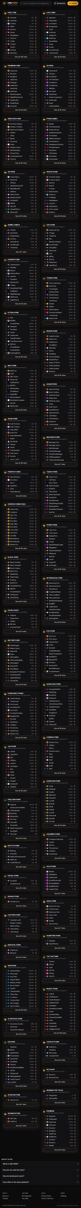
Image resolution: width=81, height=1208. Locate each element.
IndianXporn (53, 342)
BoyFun (51, 259)
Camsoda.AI (53, 71)
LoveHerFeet (14, 323)
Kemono (52, 183)
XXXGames (53, 153)
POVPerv (52, 662)
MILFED (12, 385)
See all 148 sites (21, 57)
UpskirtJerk (14, 335)
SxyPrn (12, 47)
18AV (50, 769)
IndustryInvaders (55, 609)
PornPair (13, 719)
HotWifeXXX (14, 382)
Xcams (51, 47)
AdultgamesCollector (56, 144)
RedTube (13, 53)
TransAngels (53, 289)
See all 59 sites (60, 269)
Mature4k (52, 795)
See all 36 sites (60, 728)
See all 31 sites (59, 516)
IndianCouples (54, 368)
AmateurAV (14, 784)
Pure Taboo (53, 483)
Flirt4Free (52, 38)
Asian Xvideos (54, 392)
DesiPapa (52, 348)
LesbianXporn (15, 264)
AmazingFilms (53, 618)
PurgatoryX (53, 713)
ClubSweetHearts (55, 550)
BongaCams (53, 26)
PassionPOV (53, 665)
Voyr (50, 253)
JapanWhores (54, 410)
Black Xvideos (15, 568)
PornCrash (14, 710)
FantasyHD (53, 724)
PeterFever (53, 262)
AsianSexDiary (54, 413)
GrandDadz (14, 681)
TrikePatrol (53, 416)
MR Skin (13, 624)
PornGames (53, 135)
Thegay (52, 233)
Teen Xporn (53, 533)
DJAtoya (13, 580)
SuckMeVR (14, 200)
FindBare (13, 725)
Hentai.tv (52, 212)
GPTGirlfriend (53, 79)
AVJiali (51, 763)
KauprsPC (52, 562)
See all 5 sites (21, 631)
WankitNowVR (15, 189)
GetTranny (52, 286)
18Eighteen (53, 548)
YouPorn (13, 38)
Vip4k (51, 786)
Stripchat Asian (54, 395)
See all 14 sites (21, 216)
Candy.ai (52, 74)
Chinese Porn (53, 742)
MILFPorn (13, 371)
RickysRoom (53, 589)
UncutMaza (53, 345)
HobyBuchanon (54, 707)
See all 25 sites (60, 322)
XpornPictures (15, 477)
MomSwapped (15, 397)
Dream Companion (55, 97)
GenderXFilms (54, 292)
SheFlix (51, 306)
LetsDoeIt (13, 91)
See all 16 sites (60, 428)
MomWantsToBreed (56, 509)
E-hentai (52, 189)
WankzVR (13, 180)
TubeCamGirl (53, 53)
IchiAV (12, 775)
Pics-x (12, 483)
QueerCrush (53, 318)
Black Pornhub (15, 562)
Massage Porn (54, 442)
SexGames (53, 156)
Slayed (12, 270)
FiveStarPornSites (16, 713)
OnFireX (13, 159)
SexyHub (13, 106)
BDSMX (13, 321)
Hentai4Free (14, 242)
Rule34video (53, 191)
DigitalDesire (14, 300)
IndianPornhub (54, 336)
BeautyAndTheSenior (17, 672)
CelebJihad (14, 618)
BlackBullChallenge (55, 601)
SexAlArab (14, 441)
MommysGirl (14, 282)
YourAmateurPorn (16, 156)
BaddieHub (14, 574)
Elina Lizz (13, 518)
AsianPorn (52, 421)
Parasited (13, 279)
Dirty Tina (13, 515)
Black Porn (14, 571)
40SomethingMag (16, 660)
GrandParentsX (15, 675)
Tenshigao (14, 766)
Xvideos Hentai (54, 180)
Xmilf (12, 374)
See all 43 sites (21, 163)
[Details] (35, 17)
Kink (11, 318)
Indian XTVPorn (54, 362)
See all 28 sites (21, 410)
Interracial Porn (54, 583)
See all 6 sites (21, 496)
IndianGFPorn (53, 360)
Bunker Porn (14, 734)
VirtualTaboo (14, 177)
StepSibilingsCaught (56, 503)
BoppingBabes (15, 353)
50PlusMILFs (14, 663)
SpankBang (14, 35)
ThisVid (12, 44)
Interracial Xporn (55, 586)
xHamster (13, 21)
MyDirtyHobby (15, 150)
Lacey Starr (14, 530)
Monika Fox (14, 544)
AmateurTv (52, 35)
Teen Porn (52, 530)
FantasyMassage (55, 451)
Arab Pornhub (15, 424)
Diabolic (52, 721)
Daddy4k (52, 789)
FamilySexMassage (55, 454)
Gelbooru (52, 194)
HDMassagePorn (55, 457)
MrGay (51, 256)
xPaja (12, 135)
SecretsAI (52, 91)
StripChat (52, 18)
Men (50, 239)
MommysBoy (14, 388)
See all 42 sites (60, 110)
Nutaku (51, 124)
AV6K (51, 766)
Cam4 (51, 29)
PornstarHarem (54, 147)
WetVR (12, 203)
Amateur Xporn (15, 147)
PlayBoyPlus (14, 100)
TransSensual (53, 298)
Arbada (12, 444)
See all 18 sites (60, 675)
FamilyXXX (53, 497)
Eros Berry (14, 480)
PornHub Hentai (54, 177)
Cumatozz (13, 512)
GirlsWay (13, 267)
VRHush (13, 183)
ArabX (12, 438)
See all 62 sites (60, 569)
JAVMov (13, 760)
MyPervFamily (54, 486)
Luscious (52, 203)
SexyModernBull (55, 615)
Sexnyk (13, 456)
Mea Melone (14, 538)
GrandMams (14, 669)
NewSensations (15, 94)
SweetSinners (54, 500)
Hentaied (13, 326)
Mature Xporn (15, 648)
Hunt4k (51, 792)
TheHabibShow (15, 586)
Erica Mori (13, 521)
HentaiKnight (14, 245)
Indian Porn (53, 339)
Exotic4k (52, 648)
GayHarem (52, 150)
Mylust (12, 138)
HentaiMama (53, 200)
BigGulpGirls (53, 660)
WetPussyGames (55, 138)
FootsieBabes (15, 347)
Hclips (12, 144)
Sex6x (12, 447)
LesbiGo (13, 276)
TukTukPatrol (53, 418)
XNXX (12, 26)
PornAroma (14, 728)
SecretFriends (54, 50)
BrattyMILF (13, 394)
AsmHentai (14, 233)
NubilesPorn (53, 536)
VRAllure (13, 191)
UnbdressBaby (54, 106)
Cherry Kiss (14, 509)
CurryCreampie (54, 357)
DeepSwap (53, 94)
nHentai (13, 230)
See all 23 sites (60, 57)
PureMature (14, 391)
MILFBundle (14, 406)
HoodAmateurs (15, 592)
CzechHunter (53, 245)
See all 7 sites (21, 252)
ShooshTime (14, 153)
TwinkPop (52, 236)
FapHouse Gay (54, 230)
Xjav (11, 757)
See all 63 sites (21, 548)
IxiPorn (51, 351)
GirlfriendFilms (15, 273)
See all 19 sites (60, 622)
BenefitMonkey (54, 668)
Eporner (13, 29)
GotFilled (52, 716)
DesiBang (52, 354)
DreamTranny (53, 295)
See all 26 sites (21, 463)
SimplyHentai (14, 236)
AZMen (12, 621)
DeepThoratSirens (55, 654)
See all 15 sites (59, 375)
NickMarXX (53, 657)
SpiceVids (13, 88)
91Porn (51, 748)
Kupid (51, 103)
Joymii (51, 559)
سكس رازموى (14, 459)
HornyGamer (53, 159)
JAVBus (51, 745)
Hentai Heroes (54, 130)
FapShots (13, 486)
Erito (11, 769)
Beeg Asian (53, 398)
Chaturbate (53, 21)
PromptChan (53, 85)
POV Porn (52, 636)
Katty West (14, 524)
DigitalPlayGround (16, 97)
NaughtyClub (14, 716)
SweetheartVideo (16, 288)
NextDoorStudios (55, 242)
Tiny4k (51, 542)
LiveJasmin (53, 23)
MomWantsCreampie (17, 400)
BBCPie (12, 589)
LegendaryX (53, 606)
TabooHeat (53, 491)
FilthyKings (52, 692)
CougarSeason (54, 671)
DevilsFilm (52, 695)
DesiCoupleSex (54, 365)
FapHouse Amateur (17, 130)
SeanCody (52, 250)
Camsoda (52, 32)
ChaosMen (53, 248)
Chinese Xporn (54, 751)
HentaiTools (14, 731)
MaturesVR (14, 212)
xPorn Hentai (53, 209)
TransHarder (53, 315)
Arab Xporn (14, 453)
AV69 (12, 772)
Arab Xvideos (15, 427)
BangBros (13, 77)
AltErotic (13, 344)
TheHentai (14, 248)
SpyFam (52, 512)
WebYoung (14, 297)
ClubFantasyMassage (56, 460)
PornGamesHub (54, 127)
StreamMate (53, 41)
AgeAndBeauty (15, 678)
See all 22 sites (60, 163)
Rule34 (51, 186)
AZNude (13, 615)
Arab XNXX (14, 430)
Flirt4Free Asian (54, 401)
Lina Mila (13, 536)
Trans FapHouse (55, 283)
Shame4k (52, 798)
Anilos (12, 654)
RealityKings (14, 103)
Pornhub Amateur (16, 124)
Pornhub (13, 18)
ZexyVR (13, 206)
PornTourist (14, 704)
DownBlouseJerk (16, 341)
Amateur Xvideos (16, 127)
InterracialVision (54, 598)
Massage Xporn (54, 445)
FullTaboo (52, 480)
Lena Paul (13, 533)
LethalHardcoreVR (16, 186)
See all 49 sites (21, 357)
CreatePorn (53, 82)
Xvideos (13, 23)
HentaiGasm (53, 206)
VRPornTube (14, 194)
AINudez (52, 88)
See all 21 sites (21, 601)
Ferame (12, 778)
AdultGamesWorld (55, 133)
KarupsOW (14, 666)
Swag (51, 44)
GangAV (13, 781)
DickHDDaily (14, 597)
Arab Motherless (16, 435)
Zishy (12, 489)
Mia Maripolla (14, 541)
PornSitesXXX (15, 707)
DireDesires (14, 595)
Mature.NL (13, 651)
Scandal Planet (15, 627)
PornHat (13, 50)
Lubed (12, 332)
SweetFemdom (15, 338)
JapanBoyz (53, 265)
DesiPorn (52, 371)
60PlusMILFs (14, 657)
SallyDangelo (14, 645)
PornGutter (53, 565)
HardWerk (52, 710)
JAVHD (12, 751)
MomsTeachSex (54, 494)
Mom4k (12, 403)
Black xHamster (15, 565)
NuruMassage (54, 448)
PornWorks (53, 77)
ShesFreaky (14, 577)
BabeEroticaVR (15, 197)
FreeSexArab (15, 450)
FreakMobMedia (55, 592)
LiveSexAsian (53, 424)
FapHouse (13, 71)
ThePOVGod (53, 642)
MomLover (14, 379)
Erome (12, 32)
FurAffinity (52, 197)
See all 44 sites (60, 216)
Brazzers (13, 74)
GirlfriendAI (53, 100)
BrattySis (52, 489)
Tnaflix (12, 41)
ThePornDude (15, 698)
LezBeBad (13, 291)
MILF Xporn (14, 377)
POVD (51, 645)
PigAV (51, 757)
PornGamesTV (54, 141)
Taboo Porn (53, 477)
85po (51, 754)
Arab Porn (13, 433)
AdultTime (13, 79)
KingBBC (52, 604)
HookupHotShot (54, 689)
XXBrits (12, 133)
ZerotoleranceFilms (55, 704)
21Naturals (52, 553)
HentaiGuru (14, 722)
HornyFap (13, 141)
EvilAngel (13, 82)
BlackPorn (13, 583)
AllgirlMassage (15, 294)
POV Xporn (53, 639)
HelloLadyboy (54, 309)
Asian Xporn (53, 407)
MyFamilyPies (53, 506)
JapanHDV (14, 754)
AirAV (51, 760)
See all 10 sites (60, 773)
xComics (13, 239)
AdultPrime (14, 85)
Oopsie (51, 304)
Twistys (12, 285)
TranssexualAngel (55, 312)
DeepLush (52, 698)
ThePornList (14, 701)
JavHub (13, 763)
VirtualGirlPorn (15, 209)
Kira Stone (13, 527)
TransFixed (53, 301)
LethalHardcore (54, 701)
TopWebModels (54, 651)
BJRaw (51, 718)
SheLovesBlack (54, 595)
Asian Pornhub (54, 389)
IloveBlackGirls (54, 612)
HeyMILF (13, 787)
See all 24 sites (21, 110)
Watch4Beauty (15, 491)
